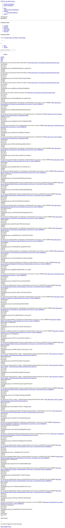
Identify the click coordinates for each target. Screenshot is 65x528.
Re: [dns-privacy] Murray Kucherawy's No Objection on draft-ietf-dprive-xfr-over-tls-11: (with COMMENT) (32, 171)
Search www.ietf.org (9, 4)
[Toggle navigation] (1, 43)
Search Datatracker (8, 5)
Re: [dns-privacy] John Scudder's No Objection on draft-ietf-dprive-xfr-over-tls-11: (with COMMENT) (32, 160)
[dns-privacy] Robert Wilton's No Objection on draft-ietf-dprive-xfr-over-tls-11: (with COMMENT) (31, 320)
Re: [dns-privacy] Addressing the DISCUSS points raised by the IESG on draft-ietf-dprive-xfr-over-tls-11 (31, 411)
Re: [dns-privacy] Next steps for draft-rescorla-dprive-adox (44, 62)
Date (5, 45)
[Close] (1, 521)
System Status (22, 37)
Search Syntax (7, 9)
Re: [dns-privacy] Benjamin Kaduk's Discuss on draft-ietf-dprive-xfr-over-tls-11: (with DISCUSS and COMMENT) (32, 183)
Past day (6, 27)
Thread (5, 47)
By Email (15, 37)
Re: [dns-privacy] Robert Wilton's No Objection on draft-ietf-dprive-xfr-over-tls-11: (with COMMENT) (31, 103)
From (2, 58)
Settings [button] (6, 11)
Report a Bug (8, 37)
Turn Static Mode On (12, 12)
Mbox (2, 526)
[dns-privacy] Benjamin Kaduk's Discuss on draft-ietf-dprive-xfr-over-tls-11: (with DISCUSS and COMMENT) (32, 457)
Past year (6, 31)
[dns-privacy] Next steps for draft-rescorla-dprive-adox (41, 92)
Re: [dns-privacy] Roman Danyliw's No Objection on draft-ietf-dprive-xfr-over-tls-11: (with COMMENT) (31, 217)
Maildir (6, 526)
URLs (9, 526)
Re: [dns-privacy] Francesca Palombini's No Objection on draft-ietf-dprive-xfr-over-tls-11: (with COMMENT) (30, 263)
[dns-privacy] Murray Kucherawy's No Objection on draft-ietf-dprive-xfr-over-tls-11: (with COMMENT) (32, 331)
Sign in (5, 14)
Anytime (6, 25)
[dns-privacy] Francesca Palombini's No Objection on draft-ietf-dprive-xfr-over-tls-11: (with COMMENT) (30, 423)
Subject (2, 57)
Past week (6, 28)
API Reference (15, 9)
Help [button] (5, 8)
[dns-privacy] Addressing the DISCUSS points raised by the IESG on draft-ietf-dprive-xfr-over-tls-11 (32, 434)
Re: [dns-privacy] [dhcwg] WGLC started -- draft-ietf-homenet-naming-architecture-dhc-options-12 (32, 354)
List (2, 61)
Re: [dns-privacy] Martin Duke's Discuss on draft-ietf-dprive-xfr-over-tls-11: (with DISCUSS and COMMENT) (31, 194)
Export (5, 54)
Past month (6, 30)
